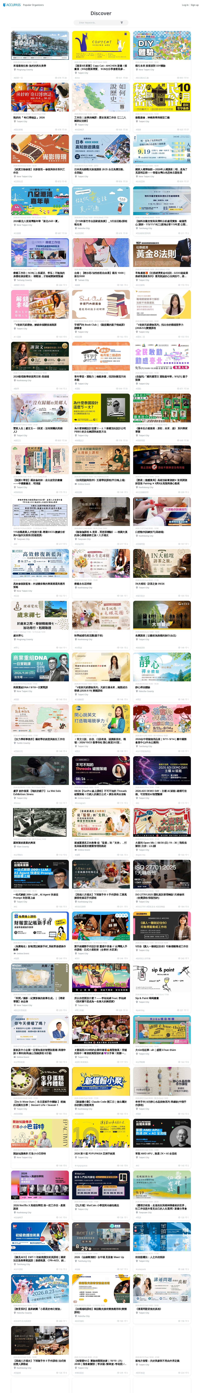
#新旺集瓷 (140, 1372)
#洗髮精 (17, 1372)
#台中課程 (18, 1269)
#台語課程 (79, 233)
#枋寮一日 (18, 77)
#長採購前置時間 (143, 233)
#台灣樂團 (140, 1062)
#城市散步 (140, 595)
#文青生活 (18, 181)
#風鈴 (138, 1113)
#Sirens (17, 803)
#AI (15, 544)
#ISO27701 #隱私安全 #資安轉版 (150, 906)
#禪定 (138, 699)
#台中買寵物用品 (143, 751)
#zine (77, 77)
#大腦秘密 (79, 699)
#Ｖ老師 (17, 336)
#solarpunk (141, 1269)
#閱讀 (138, 1217)
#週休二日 (140, 336)
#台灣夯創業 (19, 1062)
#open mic (140, 854)
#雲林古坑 (18, 751)
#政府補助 (79, 1321)
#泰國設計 (79, 440)
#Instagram (80, 803)
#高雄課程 (79, 1113)
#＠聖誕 (78, 647)
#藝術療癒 (18, 129)
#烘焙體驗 (18, 1113)
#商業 (16, 699)
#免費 (16, 958)
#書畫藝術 (18, 492)
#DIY (77, 958)
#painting (140, 1010)
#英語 (77, 751)
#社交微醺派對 (142, 492)
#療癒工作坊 (19, 285)
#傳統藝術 (79, 1372)
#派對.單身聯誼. (81, 1062)
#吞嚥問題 (140, 544)
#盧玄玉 (17, 440)
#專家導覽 (140, 440)
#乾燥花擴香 (80, 906)
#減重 (77, 854)
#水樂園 (17, 233)
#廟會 (138, 129)
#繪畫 (77, 285)
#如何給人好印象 (143, 958)
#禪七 (16, 647)
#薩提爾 (78, 336)
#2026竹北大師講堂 (22, 1321)
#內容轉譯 (79, 129)
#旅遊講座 (140, 647)
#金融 (77, 1269)
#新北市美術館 (20, 1010)
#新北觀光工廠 (142, 77)
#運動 (77, 388)
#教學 (16, 388)
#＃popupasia (81, 1165)
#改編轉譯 (18, 1217)
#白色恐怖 (140, 181)
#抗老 (16, 595)
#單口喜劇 (79, 1010)
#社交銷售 (140, 285)
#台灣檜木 (18, 854)
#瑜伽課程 (79, 544)
